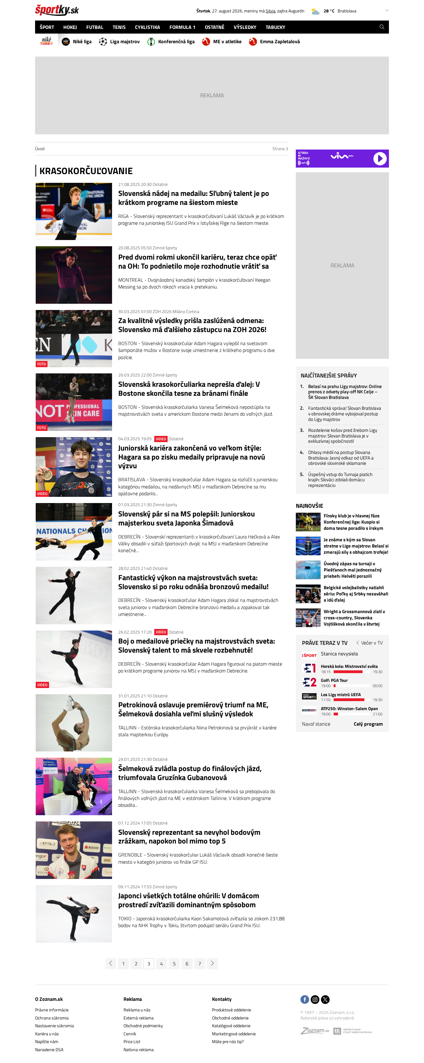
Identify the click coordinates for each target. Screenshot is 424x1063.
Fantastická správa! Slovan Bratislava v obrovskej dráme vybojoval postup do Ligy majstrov (344, 413)
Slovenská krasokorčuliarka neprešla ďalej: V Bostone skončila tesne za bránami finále (189, 389)
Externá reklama (139, 1017)
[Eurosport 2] (309, 682)
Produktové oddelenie (231, 1009)
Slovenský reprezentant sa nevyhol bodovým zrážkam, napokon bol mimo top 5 (189, 837)
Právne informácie (52, 1009)
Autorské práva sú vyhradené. (327, 1017)
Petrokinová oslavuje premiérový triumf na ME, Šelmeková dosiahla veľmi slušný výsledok (193, 709)
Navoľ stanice (316, 724)
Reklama (133, 999)
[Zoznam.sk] (316, 1032)
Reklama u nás (137, 1009)
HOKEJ (70, 27)
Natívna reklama (139, 1049)
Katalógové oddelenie (231, 1025)
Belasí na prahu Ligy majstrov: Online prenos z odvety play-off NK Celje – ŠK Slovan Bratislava (345, 392)
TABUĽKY (275, 27)
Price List (132, 1041)
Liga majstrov (125, 41)
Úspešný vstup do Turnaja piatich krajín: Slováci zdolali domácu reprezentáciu (340, 480)
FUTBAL (94, 27)
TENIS (119, 27)
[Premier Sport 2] (309, 710)
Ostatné (160, 184)
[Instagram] (315, 1000)
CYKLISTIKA (147, 27)
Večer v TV (372, 642)
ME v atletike (227, 41)
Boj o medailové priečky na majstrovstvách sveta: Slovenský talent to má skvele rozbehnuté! (196, 645)
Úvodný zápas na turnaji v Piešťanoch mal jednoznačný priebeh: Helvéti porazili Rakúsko (353, 570)
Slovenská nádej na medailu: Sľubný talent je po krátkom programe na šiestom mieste (193, 198)
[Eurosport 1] (309, 668)
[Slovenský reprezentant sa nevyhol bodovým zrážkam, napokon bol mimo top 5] (74, 850)
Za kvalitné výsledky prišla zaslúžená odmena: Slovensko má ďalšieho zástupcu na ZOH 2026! (192, 325)
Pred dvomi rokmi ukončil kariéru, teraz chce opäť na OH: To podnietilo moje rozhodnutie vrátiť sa (197, 261)
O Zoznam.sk (49, 999)
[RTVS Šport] (309, 655)
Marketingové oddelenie (234, 1033)
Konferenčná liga (176, 41)
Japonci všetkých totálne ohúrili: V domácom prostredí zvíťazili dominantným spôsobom (188, 900)
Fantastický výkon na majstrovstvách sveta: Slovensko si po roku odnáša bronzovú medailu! (193, 582)
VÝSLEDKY (245, 27)
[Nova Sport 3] (309, 696)
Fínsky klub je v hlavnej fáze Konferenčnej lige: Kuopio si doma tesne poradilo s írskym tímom (353, 522)
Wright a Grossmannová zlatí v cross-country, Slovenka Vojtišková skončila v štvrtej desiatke (354, 617)
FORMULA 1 (182, 27)
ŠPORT (47, 27)
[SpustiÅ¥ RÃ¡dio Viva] (342, 155)
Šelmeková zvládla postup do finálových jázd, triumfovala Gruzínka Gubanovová (190, 773)
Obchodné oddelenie (230, 1017)
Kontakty (222, 999)
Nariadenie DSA (49, 1049)
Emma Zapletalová (280, 41)
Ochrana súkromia (52, 1017)
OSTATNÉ (214, 27)
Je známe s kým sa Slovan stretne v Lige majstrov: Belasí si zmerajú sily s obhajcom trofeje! (356, 546)
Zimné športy (165, 247)
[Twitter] (325, 1000)
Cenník (130, 1033)
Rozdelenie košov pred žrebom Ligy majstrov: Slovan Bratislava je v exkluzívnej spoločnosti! (342, 436)
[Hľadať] (382, 27)
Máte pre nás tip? (228, 1041)
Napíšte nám (46, 1041)
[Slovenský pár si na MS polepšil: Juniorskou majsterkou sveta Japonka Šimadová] (74, 532)
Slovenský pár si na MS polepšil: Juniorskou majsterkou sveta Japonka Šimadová (186, 518)
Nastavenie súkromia (54, 1025)
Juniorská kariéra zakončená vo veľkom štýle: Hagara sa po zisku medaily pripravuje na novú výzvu (191, 456)
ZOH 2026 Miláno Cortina (176, 311)
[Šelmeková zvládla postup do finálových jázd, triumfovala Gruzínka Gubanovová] (74, 786)
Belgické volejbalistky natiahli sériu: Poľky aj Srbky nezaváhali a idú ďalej (356, 594)
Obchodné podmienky (143, 1025)
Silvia (270, 10)
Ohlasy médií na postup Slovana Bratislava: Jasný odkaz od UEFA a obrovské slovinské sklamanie (341, 458)
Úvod (39, 148)
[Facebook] (304, 1000)
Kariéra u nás (47, 1033)
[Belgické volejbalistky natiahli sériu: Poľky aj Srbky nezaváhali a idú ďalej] (308, 594)
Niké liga (82, 41)
